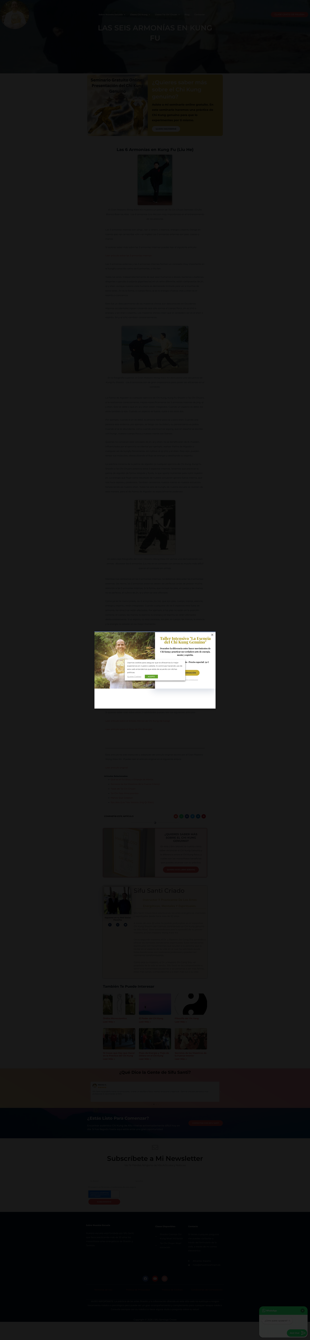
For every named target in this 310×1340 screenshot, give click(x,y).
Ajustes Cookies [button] (134, 677)
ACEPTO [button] (151, 677)
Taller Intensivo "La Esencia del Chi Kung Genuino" (185, 640)
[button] (212, 635)
